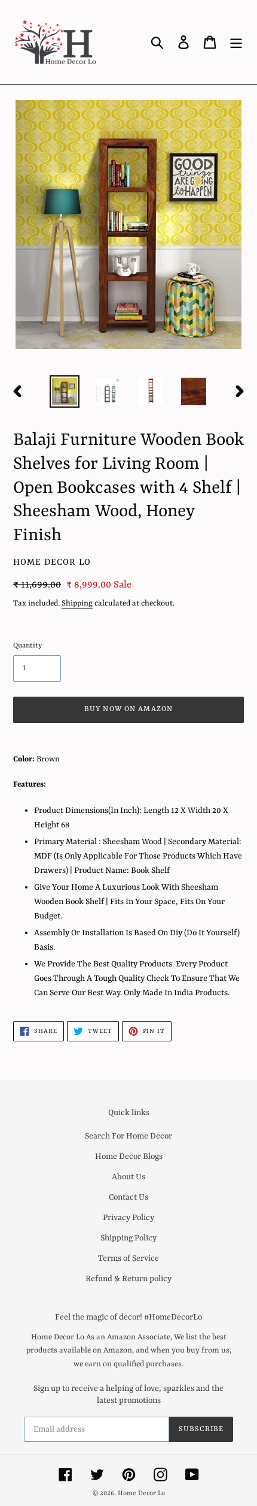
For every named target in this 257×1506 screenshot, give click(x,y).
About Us (128, 1177)
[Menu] (236, 42)
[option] (64, 391)
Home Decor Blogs (129, 1156)
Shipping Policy (128, 1238)
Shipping (77, 603)
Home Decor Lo (141, 1494)
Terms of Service (128, 1258)
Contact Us (128, 1197)
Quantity (27, 645)
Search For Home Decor (128, 1136)
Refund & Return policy (128, 1279)
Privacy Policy (128, 1217)
